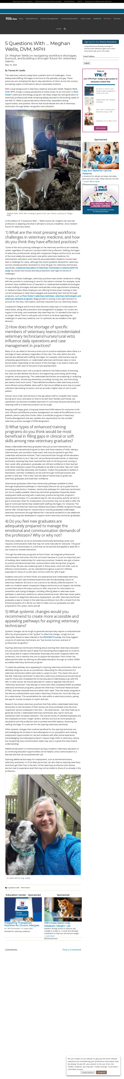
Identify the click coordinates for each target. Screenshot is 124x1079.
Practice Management (49, 19)
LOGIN (58, 29)
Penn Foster (25, 888)
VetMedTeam (69, 1)
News (21, 19)
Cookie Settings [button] (87, 1072)
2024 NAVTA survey (52, 637)
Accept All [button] (101, 1072)
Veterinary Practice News (22, 1)
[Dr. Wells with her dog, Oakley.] (43, 824)
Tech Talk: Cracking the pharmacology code (105, 111)
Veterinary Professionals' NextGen (98, 1)
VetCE (79, 1)
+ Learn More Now (91, 181)
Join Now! (101, 128)
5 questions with (13, 888)
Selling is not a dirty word (106, 121)
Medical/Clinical (32, 19)
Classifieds (97, 19)
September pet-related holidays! (105, 101)
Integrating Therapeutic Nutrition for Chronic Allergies (21, 924)
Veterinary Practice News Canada (48, 1)
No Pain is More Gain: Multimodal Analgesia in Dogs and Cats (106, 91)
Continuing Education (69, 19)
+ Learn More (49, 936)
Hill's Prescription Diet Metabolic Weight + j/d (57, 924)
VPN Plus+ (107, 19)
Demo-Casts (86, 19)
